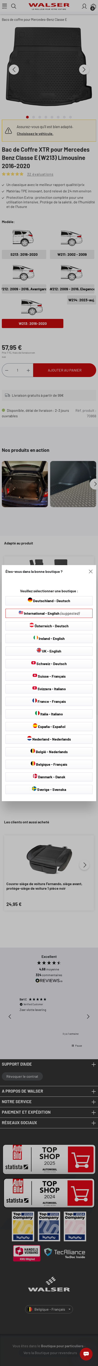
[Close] (90, 571)
